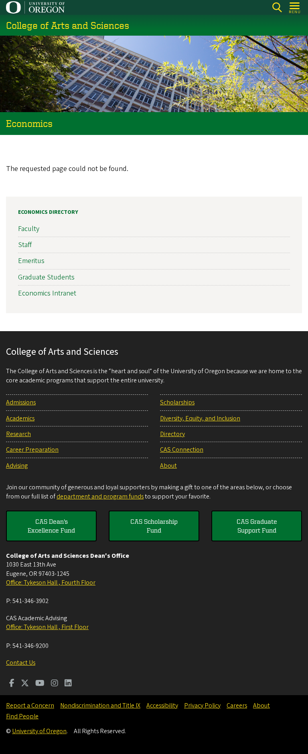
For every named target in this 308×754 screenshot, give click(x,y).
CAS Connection (181, 449)
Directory (172, 434)
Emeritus (31, 261)
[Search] (277, 7)
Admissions (21, 402)
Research (18, 434)
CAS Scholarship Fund (154, 526)
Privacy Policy (202, 705)
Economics (29, 123)
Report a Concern (30, 705)
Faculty (28, 229)
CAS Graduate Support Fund (257, 526)
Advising (17, 465)
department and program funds (100, 496)
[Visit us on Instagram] (54, 684)
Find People (22, 716)
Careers (237, 705)
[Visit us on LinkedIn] (68, 684)
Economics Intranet (47, 293)
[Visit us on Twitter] (25, 684)
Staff (25, 245)
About (168, 465)
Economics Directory (48, 212)
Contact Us (20, 662)
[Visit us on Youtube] (40, 684)
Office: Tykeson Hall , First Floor (47, 627)
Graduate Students (46, 277)
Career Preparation (32, 449)
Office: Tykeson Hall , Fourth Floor (50, 582)
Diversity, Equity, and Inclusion (200, 418)
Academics (20, 418)
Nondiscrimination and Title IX (100, 705)
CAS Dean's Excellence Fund (51, 526)
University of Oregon (39, 731)
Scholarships (177, 402)
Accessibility (162, 705)
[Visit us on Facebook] (12, 684)
